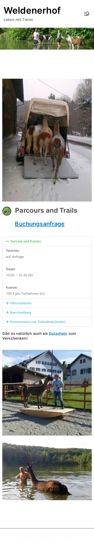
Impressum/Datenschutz (38, 537)
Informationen (20, 303)
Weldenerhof (32, 10)
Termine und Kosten (25, 241)
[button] (47, 241)
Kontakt (68, 537)
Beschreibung (20, 312)
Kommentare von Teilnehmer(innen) (37, 322)
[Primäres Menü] (86, 13)
